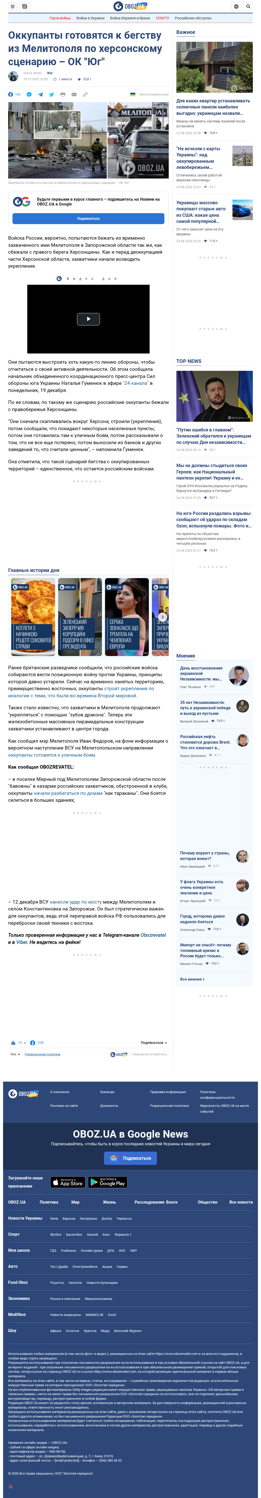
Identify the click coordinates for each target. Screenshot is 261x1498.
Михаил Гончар (191, 964)
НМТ (133, 1250)
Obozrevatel (153, 935)
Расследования (149, 1202)
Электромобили (85, 1267)
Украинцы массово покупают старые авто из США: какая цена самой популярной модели (201, 212)
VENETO (162, 18)
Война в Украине (90, 18)
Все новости (241, 1202)
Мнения (185, 656)
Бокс (106, 1234)
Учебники (68, 1250)
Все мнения (191, 979)
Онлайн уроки (92, 1250)
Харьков (68, 1218)
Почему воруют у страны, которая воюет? (205, 856)
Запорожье (88, 1218)
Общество (207, 1202)
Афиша (55, 1331)
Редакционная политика (42, 1054)
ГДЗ (53, 1250)
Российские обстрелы (193, 18)
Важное (185, 32)
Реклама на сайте (64, 1106)
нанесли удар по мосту (76, 902)
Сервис (122, 1267)
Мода (105, 1331)
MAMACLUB (94, 1315)
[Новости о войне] (119, 1056)
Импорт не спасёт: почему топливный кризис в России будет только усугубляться (205, 951)
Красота (90, 1331)
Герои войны (60, 18)
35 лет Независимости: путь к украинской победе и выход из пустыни (205, 708)
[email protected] (67, 1460)
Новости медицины (65, 1315)
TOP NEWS (188, 361)
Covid (112, 1315)
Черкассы (124, 1218)
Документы (109, 1106)
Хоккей (92, 1234)
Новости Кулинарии (102, 1283)
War (50, 73)
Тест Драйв (59, 1267)
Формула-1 (123, 1234)
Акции (107, 1267)
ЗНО (122, 1250)
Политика (49, 1202)
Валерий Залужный (194, 721)
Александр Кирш (192, 930)
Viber (21, 942)
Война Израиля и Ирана (130, 18)
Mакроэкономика (98, 1299)
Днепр (107, 1218)
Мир (75, 1202)
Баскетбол (74, 1234)
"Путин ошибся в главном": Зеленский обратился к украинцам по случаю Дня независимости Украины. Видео (213, 436)
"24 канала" (136, 383)
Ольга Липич (32, 73)
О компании (59, 1092)
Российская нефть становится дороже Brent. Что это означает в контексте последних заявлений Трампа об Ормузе (205, 742)
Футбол (55, 1234)
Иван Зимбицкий (192, 866)
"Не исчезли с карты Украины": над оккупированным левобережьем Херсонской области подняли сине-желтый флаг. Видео (200, 158)
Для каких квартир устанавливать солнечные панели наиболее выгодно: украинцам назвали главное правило (213, 107)
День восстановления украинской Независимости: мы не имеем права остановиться (201, 674)
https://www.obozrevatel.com (176, 1354)
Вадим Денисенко (193, 756)
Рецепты (57, 1283)
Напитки (75, 1283)
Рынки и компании (65, 1299)
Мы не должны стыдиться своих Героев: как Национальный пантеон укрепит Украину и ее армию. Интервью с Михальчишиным (211, 472)
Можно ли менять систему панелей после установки (210, 123)
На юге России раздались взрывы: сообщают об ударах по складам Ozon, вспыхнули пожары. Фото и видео (214, 520)
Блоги (171, 1202)
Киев (54, 1218)
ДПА (110, 1250)
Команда (107, 1092)
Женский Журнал (127, 1331)
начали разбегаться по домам (68, 793)
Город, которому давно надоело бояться (202, 919)
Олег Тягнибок (190, 687)
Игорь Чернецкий (192, 901)
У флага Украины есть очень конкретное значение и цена (201, 887)
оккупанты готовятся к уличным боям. (52, 755)
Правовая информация (168, 1092)
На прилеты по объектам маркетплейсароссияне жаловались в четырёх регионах (208, 539)
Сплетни (72, 1331)
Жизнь (109, 1202)
